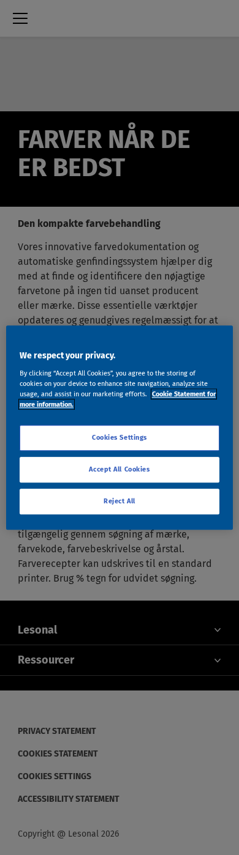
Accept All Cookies (119, 469)
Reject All (119, 501)
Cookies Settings (119, 437)
